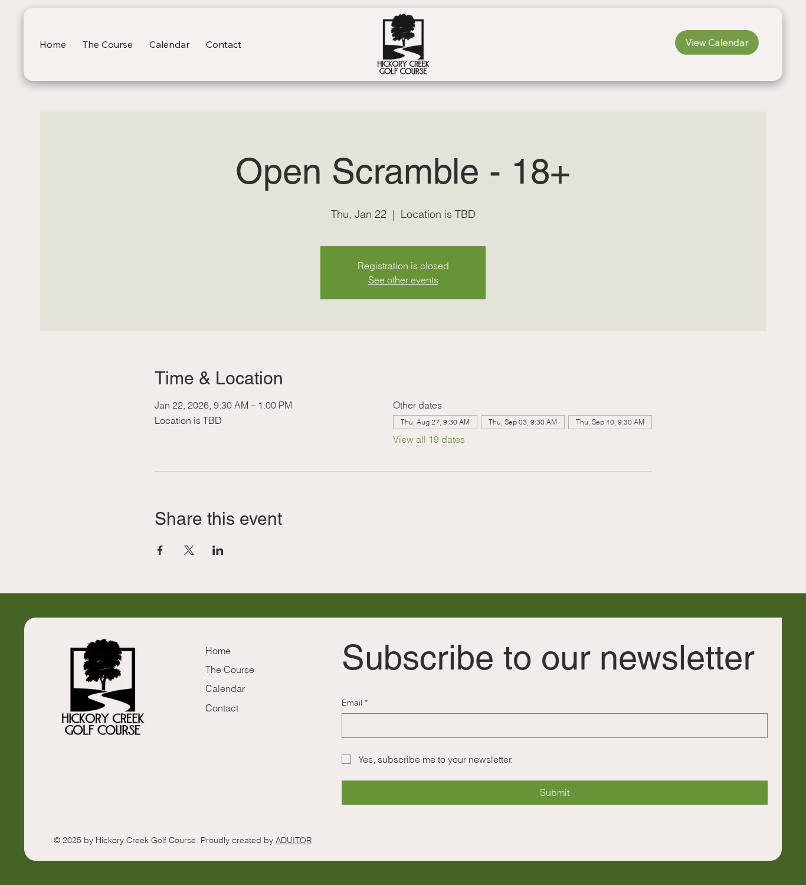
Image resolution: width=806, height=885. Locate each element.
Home (218, 651)
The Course (229, 669)
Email (355, 702)
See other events (403, 280)
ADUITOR (294, 840)
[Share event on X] (189, 550)
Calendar (225, 688)
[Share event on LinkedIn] (218, 550)
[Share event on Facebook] (160, 550)
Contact (221, 708)
